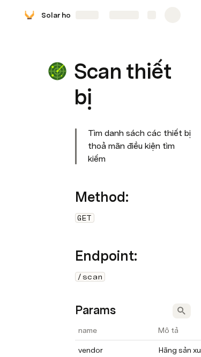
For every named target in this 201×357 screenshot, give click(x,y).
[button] (81, 47)
